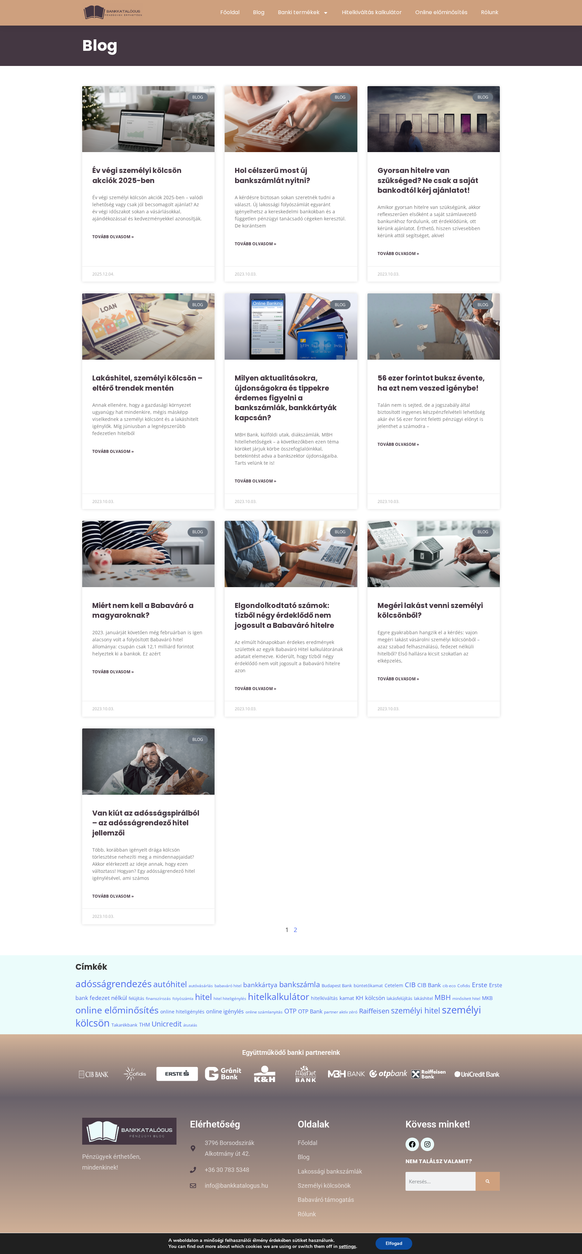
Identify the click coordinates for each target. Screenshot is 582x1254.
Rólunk (489, 12)
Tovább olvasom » (113, 237)
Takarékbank (124, 1025)
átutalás (190, 1025)
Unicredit (167, 1024)
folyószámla (182, 998)
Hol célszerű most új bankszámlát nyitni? (272, 175)
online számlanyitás (264, 1012)
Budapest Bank (337, 985)
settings (347, 1247)
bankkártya (260, 984)
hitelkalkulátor (278, 997)
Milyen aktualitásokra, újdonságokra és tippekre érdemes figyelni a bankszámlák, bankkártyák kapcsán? (286, 398)
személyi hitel (415, 1010)
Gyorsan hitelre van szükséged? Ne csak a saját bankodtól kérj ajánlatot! (428, 180)
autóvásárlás (201, 986)
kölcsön (375, 998)
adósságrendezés (113, 983)
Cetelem (394, 985)
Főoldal (229, 12)
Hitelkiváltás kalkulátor (372, 12)
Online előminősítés (441, 12)
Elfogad (394, 1243)
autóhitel (170, 984)
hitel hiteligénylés (230, 998)
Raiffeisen (374, 1010)
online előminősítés (117, 1010)
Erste (479, 984)
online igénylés (225, 1011)
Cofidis (463, 986)
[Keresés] (488, 1181)
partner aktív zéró (340, 1012)
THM (144, 1024)
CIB (410, 984)
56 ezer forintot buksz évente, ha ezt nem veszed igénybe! (431, 383)
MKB (487, 998)
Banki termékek (299, 12)
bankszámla (299, 984)
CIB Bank (429, 985)
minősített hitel (466, 998)
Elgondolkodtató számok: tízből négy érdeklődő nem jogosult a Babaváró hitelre (284, 615)
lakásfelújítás (399, 998)
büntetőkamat (368, 985)
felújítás (136, 998)
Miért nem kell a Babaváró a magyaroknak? (143, 610)
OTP (290, 1011)
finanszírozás (158, 998)
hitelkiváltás (324, 998)
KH (359, 998)
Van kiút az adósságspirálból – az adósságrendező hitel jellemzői (145, 823)
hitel (203, 996)
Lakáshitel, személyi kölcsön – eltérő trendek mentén (147, 383)
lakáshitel (423, 998)
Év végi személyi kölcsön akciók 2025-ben (137, 175)
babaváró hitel (228, 986)
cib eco (449, 986)
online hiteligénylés (182, 1011)
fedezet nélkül (108, 998)
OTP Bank (310, 1011)
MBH (442, 997)
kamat (347, 998)
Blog (258, 12)
